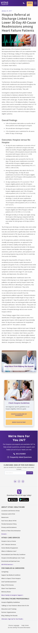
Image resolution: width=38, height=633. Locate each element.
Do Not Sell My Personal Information (19, 627)
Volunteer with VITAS (8, 514)
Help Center (25, 625)
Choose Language (13, 625)
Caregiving (4, 572)
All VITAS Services (7, 564)
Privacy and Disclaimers (9, 527)
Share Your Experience (8, 588)
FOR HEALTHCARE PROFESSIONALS (15, 599)
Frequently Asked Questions (21, 457)
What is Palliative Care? (8, 551)
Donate (3, 534)
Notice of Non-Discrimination (11, 530)
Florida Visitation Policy (9, 524)
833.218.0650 (21, 454)
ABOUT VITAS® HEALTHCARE (13, 507)
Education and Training (8, 609)
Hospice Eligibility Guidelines (10, 602)
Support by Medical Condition (10, 575)
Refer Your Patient (19, 422)
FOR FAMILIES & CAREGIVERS (12, 568)
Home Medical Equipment (9, 548)
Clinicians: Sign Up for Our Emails (12, 619)
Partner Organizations (8, 612)
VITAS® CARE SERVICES (10, 537)
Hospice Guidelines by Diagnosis (19, 414)
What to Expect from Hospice (11, 578)
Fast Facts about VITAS (8, 520)
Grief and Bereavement (9, 582)
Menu (35, 3)
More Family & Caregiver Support (12, 595)
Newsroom (4, 517)
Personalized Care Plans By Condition (13, 554)
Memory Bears (6, 592)
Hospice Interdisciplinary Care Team (13, 558)
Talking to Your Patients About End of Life (15, 605)
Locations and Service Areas (10, 510)
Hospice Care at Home (8, 541)
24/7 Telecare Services (8, 544)
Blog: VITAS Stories (7, 585)
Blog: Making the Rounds (9, 615)
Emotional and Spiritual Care (10, 561)
